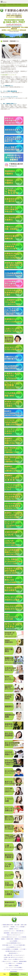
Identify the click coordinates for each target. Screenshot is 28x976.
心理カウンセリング (6, 961)
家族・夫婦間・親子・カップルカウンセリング (14, 955)
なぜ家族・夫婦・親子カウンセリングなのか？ (13, 957)
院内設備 (12, 926)
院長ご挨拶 (17, 924)
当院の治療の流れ (20, 930)
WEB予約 (14, 974)
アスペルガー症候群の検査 (19, 945)
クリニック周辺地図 (20, 926)
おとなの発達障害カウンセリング (13, 947)
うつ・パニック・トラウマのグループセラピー (13, 969)
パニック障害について (10, 963)
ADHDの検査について (7, 945)
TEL (4, 974)
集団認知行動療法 (23, 961)
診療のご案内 (24, 924)
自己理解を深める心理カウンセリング (13, 951)
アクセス (23, 974)
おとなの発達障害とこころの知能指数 (10, 949)
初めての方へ (6, 926)
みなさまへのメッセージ (9, 930)
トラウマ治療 (22, 949)
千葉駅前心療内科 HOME (7, 924)
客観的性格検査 (13, 971)
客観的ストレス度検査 (13, 965)
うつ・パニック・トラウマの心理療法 (14, 967)
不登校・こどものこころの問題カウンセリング (13, 959)
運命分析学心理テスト (13, 953)
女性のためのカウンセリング (17, 932)
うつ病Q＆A (14, 961)
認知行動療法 (6, 932)
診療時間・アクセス (13, 928)
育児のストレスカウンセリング (13, 934)
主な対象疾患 (19, 963)
